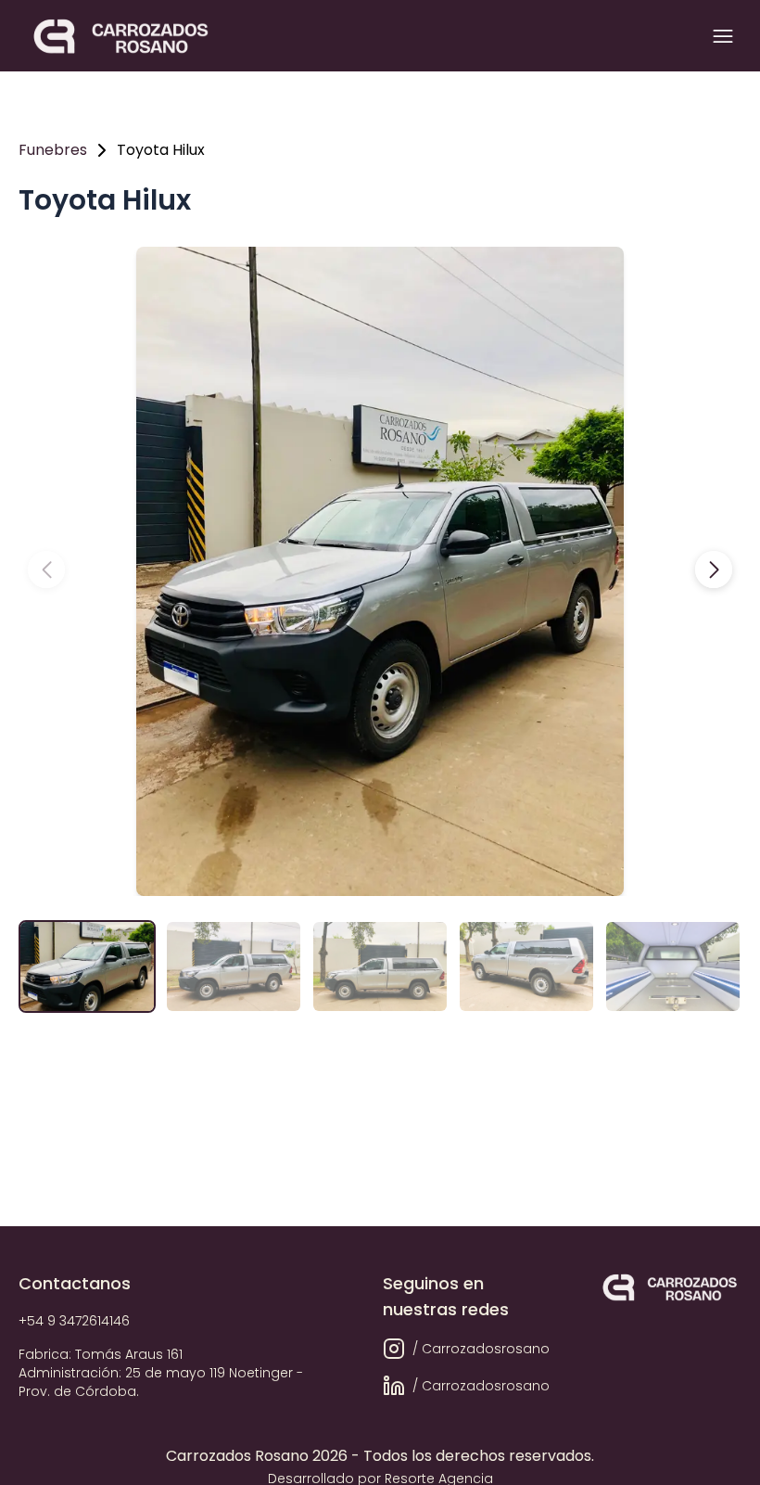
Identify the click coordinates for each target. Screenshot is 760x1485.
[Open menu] (723, 36)
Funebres (53, 149)
